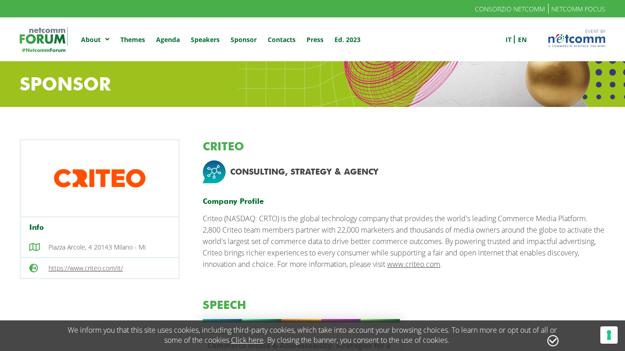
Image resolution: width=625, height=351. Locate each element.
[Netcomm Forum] (44, 39)
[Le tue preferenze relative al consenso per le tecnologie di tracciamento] (609, 335)
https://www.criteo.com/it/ (85, 268)
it (509, 39)
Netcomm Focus (578, 9)
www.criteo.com (413, 264)
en (522, 39)
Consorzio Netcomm (510, 9)
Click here (247, 340)
